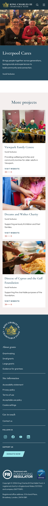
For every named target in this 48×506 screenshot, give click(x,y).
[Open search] (36, 5)
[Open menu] (42, 5)
